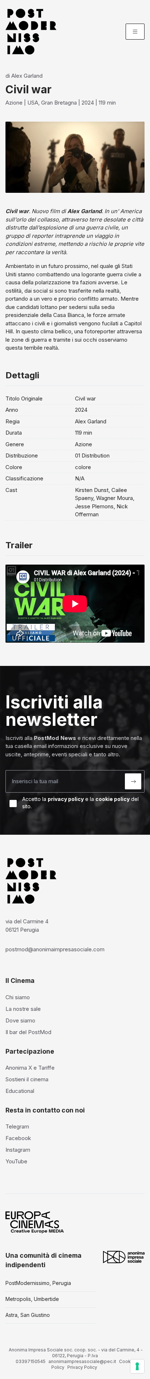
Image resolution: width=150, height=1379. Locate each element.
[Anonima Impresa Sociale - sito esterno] (124, 1257)
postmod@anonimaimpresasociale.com (54, 949)
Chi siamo (17, 997)
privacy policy (66, 799)
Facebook (18, 1138)
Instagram (17, 1149)
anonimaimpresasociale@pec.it (82, 1361)
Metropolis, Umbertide (32, 1299)
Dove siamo (20, 1020)
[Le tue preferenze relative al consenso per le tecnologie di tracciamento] (137, 1366)
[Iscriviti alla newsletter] (133, 781)
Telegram (17, 1126)
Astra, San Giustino (27, 1315)
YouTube (16, 1161)
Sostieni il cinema (26, 1079)
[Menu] (135, 32)
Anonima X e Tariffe (30, 1067)
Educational (19, 1090)
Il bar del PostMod (28, 1032)
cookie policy (112, 799)
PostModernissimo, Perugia (38, 1283)
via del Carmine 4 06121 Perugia (26, 925)
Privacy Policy (82, 1367)
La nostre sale (23, 1008)
